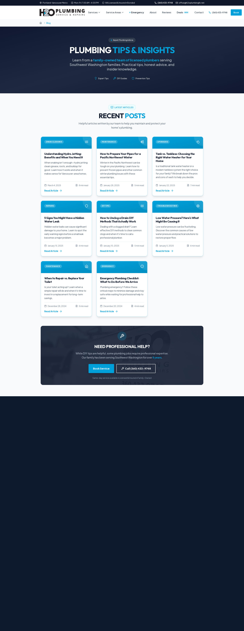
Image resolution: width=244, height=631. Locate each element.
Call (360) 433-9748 (138, 368)
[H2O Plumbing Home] (62, 12)
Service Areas (113, 12)
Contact (199, 12)
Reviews (166, 12)
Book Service (101, 368)
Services (93, 12)
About (153, 12)
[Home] (41, 23)
